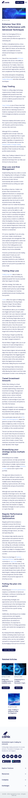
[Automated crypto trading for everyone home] (5, 2)
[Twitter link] (12, 756)
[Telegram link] (20, 756)
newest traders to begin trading (11, 144)
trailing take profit (7, 79)
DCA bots (20, 58)
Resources (5, 774)
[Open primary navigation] (26, 2)
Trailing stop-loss (7, 274)
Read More (5, 687)
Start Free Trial (9, 650)
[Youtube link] (3, 756)
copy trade (13, 561)
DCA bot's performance (19, 590)
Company (5, 780)
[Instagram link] (16, 756)
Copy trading (6, 105)
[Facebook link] (7, 756)
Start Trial (19, 2)
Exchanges (5, 786)
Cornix (4, 299)
